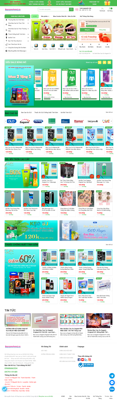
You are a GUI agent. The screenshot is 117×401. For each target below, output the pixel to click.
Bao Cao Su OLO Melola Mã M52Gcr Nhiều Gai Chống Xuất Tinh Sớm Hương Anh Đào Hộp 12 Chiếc (34, 150)
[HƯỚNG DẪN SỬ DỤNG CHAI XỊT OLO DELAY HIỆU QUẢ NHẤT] (18, 319)
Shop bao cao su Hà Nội (46, 396)
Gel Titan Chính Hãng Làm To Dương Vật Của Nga (67, 182)
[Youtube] (82, 359)
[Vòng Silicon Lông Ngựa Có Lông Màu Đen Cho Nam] (86, 198)
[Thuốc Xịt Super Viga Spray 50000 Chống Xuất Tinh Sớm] (49, 285)
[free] (95, 37)
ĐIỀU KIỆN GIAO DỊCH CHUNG (67, 361)
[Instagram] (89, 359)
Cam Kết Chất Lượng (53, 49)
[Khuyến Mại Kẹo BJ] (31, 230)
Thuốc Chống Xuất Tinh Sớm (16, 34)
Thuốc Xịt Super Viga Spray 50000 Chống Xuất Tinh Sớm (48, 297)
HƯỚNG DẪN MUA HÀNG (48, 354)
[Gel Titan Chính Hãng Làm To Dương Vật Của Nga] (67, 170)
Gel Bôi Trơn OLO (66, 112)
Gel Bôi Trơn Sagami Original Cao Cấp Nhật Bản (85, 182)
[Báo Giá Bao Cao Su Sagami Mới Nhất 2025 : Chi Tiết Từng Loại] (72, 319)
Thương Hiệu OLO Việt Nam (16, 20)
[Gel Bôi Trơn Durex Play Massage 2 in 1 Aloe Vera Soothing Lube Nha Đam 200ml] (104, 170)
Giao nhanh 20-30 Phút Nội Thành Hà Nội (70, 49)
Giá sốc (36, 49)
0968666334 (11, 368)
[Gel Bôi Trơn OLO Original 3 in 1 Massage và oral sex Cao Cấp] (49, 170)
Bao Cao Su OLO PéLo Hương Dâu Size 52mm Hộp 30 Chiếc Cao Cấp (94, 149)
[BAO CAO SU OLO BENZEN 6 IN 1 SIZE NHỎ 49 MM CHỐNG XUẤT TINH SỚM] (108, 78)
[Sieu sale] (19, 85)
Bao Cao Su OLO (26, 112)
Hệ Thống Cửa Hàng (86, 16)
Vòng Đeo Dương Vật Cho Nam (17, 47)
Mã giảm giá (61, 49)
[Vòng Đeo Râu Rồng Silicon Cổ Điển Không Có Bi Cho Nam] (104, 198)
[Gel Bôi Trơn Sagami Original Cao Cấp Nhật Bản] (86, 170)
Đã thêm (90, 46)
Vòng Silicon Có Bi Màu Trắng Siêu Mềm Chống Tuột (67, 210)
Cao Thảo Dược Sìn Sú (14, 44)
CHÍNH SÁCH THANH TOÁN (67, 354)
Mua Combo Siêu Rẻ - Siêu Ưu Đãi (64, 16)
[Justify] (71, 9)
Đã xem (99, 46)
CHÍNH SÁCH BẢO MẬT (65, 350)
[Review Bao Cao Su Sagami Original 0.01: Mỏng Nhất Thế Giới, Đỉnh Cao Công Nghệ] (99, 320)
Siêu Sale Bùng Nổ (15, 62)
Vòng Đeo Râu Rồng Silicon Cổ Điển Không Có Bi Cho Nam (103, 210)
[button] (35, 86)
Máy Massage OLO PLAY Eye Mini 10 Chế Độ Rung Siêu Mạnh (48, 210)
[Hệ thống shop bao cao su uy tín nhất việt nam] (58, 3)
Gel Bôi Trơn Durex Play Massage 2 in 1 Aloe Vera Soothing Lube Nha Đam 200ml (104, 183)
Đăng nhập (102, 30)
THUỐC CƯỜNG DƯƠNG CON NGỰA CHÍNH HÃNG (49, 269)
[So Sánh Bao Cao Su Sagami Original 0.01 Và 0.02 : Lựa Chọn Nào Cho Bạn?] (45, 320)
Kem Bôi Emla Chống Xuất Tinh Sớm (103, 296)
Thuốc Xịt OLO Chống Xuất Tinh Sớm (46, 112)
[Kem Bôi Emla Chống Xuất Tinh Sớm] (104, 285)
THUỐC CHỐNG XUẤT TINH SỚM (21, 244)
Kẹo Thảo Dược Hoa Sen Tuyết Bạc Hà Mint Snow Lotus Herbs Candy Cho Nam (85, 298)
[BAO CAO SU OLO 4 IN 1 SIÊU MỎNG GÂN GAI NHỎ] (50, 78)
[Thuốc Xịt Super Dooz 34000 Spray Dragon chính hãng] (67, 285)
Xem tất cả (109, 112)
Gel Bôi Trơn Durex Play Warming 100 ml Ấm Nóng (12, 210)
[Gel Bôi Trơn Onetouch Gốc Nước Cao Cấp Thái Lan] (31, 198)
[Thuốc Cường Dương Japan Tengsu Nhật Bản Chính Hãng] (86, 257)
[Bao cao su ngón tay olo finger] (85, 230)
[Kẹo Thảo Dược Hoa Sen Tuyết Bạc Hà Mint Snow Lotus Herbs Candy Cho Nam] (86, 285)
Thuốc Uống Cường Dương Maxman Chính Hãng (66, 269)
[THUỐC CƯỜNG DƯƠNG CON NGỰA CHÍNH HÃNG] (49, 257)
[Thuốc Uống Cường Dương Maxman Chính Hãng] (67, 257)
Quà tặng (44, 49)
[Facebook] (79, 359)
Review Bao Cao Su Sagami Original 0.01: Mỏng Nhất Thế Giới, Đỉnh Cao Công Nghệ (98, 332)
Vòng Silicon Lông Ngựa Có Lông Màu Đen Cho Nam (86, 210)
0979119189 (11, 372)
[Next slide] (111, 326)
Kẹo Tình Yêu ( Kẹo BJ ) (15, 41)
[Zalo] (86, 359)
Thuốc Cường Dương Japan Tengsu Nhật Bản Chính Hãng (86, 269)
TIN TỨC (10, 310)
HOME (35, 16)
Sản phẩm (44, 16)
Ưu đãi (107, 46)
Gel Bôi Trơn (11, 37)
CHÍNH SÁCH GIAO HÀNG (66, 358)
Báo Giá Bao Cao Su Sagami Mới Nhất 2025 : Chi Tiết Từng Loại (71, 329)
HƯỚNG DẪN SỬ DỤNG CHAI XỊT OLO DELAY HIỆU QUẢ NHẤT (17, 329)
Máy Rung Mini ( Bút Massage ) (17, 51)
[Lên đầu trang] (112, 394)
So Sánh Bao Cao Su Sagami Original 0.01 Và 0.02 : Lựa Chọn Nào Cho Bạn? (88, 53)
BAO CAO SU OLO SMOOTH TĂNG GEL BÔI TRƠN (68, 90)
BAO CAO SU (11, 113)
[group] (54, 30)
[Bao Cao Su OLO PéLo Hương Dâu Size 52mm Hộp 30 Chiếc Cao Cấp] (94, 136)
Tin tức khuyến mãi (85, 51)
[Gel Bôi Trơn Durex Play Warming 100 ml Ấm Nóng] (13, 198)
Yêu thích (82, 46)
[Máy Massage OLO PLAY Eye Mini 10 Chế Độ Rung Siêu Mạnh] (49, 198)
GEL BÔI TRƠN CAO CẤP (17, 159)
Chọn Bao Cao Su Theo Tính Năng (16, 24)
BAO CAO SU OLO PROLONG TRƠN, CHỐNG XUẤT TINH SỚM (88, 90)
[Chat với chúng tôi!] (112, 382)
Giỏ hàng (109, 11)
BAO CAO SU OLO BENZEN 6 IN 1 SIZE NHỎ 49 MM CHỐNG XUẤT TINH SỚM (107, 90)
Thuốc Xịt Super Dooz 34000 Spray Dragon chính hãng (67, 297)
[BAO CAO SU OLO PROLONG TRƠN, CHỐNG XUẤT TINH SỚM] (88, 78)
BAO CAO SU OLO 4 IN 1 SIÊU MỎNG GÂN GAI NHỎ (50, 89)
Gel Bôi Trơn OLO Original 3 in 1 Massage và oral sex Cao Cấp (49, 182)
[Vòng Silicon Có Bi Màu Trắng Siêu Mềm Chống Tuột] (67, 198)
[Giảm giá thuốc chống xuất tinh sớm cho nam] (22, 274)
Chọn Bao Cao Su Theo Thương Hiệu (17, 30)
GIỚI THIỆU (44, 350)
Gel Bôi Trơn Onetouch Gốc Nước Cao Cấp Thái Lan (30, 210)
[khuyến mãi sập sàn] (22, 175)
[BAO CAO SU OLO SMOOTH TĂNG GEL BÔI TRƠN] (69, 78)
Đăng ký (87, 30)
